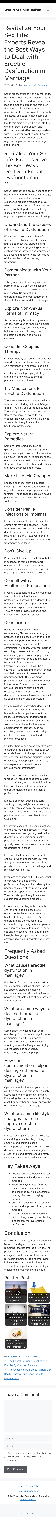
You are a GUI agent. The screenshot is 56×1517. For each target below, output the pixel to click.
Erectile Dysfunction (19, 1356)
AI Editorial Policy (28, 1513)
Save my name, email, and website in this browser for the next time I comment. (29, 1457)
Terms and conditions (28, 1491)
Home (20, 1486)
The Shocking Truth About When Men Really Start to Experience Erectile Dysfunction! (27, 1374)
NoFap (36, 1356)
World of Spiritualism (22, 10)
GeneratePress (28, 1499)
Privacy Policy (32, 1486)
